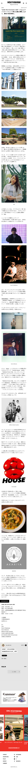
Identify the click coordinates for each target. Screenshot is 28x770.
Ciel (5, 214)
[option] (14, 729)
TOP (2, 658)
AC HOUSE (11, 494)
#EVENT (4, 649)
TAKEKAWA (4, 298)
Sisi (7, 368)
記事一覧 (22, 645)
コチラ (18, 595)
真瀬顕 (7, 579)
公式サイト (4, 621)
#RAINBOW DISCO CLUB (7, 651)
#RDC (15, 651)
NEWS (5, 658)
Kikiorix (7, 382)
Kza (22, 293)
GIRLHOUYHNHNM (14, 748)
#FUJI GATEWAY (11, 649)
